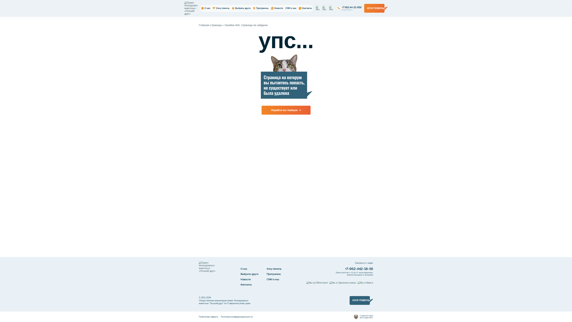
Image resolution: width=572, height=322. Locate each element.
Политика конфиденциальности (236, 316)
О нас (207, 8)
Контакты (307, 8)
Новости (278, 8)
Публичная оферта (208, 316)
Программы (262, 8)
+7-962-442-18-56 (359, 269)
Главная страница (210, 25)
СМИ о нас (290, 8)
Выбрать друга (242, 8)
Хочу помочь (223, 8)
